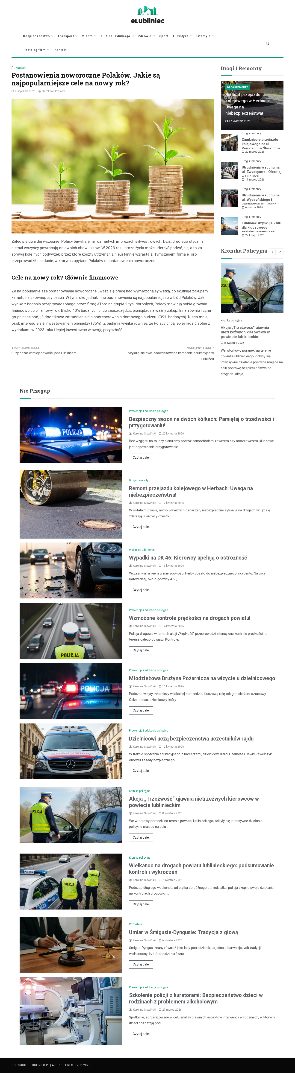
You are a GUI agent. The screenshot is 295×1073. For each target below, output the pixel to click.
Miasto (87, 36)
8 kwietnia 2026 (234, 342)
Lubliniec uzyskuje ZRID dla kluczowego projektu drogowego (261, 227)
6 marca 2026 (254, 207)
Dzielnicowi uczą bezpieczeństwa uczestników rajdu (191, 739)
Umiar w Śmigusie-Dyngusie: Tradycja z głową (183, 932)
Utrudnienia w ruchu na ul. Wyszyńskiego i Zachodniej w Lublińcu (261, 199)
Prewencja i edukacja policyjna (148, 411)
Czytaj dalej (141, 457)
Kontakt (61, 50)
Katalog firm (35, 50)
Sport (163, 36)
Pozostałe (19, 68)
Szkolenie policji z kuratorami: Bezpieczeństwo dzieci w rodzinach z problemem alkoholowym (196, 998)
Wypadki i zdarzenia (142, 549)
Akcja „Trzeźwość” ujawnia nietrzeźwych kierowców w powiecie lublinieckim (245, 332)
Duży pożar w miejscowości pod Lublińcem (44, 353)
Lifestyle (203, 36)
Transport (66, 36)
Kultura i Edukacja (115, 36)
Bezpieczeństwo (36, 36)
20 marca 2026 (255, 151)
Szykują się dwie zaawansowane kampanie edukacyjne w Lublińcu (171, 356)
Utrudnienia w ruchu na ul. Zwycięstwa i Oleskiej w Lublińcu (261, 171)
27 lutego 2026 (254, 235)
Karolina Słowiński (53, 91)
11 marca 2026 (255, 179)
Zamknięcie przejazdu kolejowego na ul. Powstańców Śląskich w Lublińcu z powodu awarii (261, 148)
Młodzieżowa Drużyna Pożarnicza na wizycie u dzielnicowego (202, 678)
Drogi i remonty (237, 87)
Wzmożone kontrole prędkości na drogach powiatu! (189, 618)
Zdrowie (145, 36)
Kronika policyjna (231, 320)
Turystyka (181, 36)
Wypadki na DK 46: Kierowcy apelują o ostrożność (188, 558)
